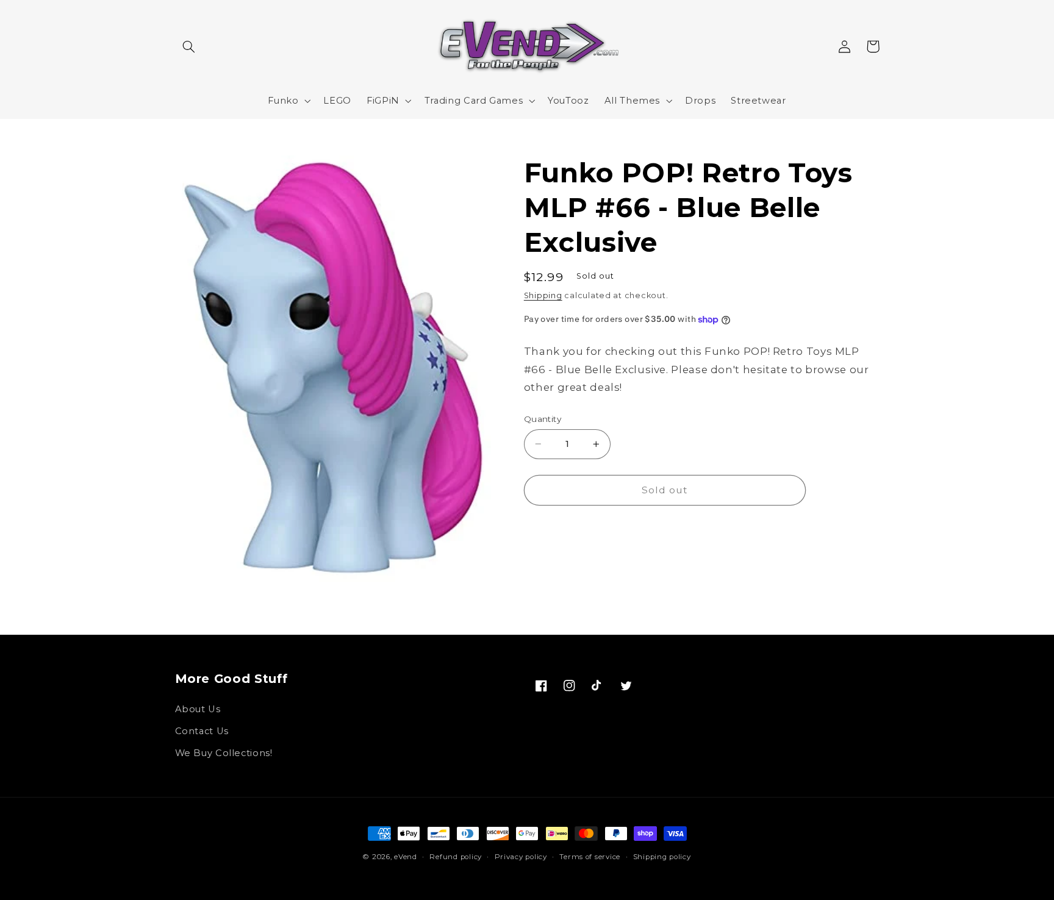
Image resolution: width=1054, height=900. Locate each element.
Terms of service (589, 856)
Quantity (542, 419)
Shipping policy (662, 856)
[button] (189, 46)
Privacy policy (521, 856)
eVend (405, 856)
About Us (198, 709)
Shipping (543, 295)
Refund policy (455, 856)
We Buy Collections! (224, 753)
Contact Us (202, 731)
